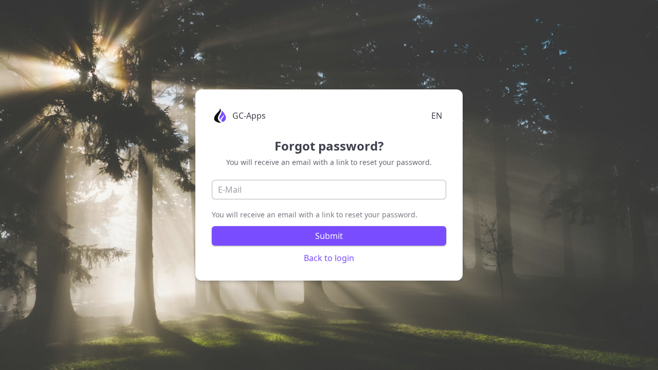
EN (436, 115)
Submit (329, 236)
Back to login (329, 258)
